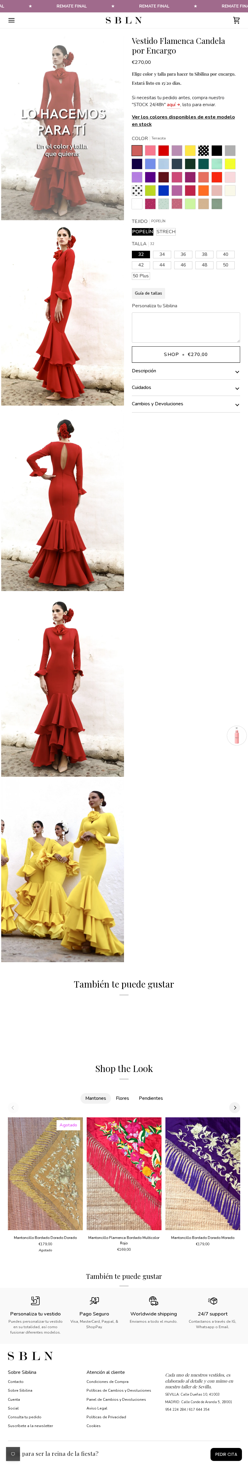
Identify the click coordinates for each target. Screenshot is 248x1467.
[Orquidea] (178, 192)
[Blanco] (138, 205)
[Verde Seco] (217, 205)
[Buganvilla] (191, 178)
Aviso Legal (96, 1408)
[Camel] (205, 205)
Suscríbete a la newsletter (30, 1425)
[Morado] (151, 178)
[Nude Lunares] (178, 205)
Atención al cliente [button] (105, 1372)
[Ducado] (151, 165)
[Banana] (191, 152)
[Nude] (218, 192)
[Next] (234, 1107)
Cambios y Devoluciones (157, 403)
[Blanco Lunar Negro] (138, 192)
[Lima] (151, 192)
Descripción (144, 371)
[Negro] (218, 152)
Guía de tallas (148, 293)
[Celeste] (165, 165)
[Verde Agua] (218, 165)
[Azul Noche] (138, 165)
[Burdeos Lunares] (151, 205)
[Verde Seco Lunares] (165, 205)
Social (13, 1408)
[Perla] (231, 152)
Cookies (93, 1425)
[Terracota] (138, 152)
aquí (171, 105)
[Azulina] (165, 192)
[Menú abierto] (17, 20)
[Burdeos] (165, 178)
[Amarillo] (231, 165)
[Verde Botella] (191, 165)
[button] (202, 1370)
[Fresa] (178, 178)
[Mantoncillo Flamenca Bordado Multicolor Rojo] (124, 1173)
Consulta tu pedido (24, 1417)
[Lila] (138, 178)
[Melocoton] (205, 178)
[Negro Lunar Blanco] (205, 152)
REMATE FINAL (72, 6)
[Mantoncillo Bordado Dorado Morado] (202, 1173)
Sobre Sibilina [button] (22, 1372)
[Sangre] (165, 152)
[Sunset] (151, 152)
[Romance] (178, 152)
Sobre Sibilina (20, 1390)
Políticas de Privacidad (106, 1417)
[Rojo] (218, 178)
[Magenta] (191, 192)
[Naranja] (205, 192)
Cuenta (14, 1399)
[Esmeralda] (205, 165)
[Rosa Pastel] (231, 178)
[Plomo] (178, 165)
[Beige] (231, 192)
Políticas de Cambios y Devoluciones (118, 1390)
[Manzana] (191, 205)
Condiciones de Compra (107, 1381)
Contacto (16, 1381)
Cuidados (141, 387)
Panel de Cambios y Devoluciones (116, 1399)
